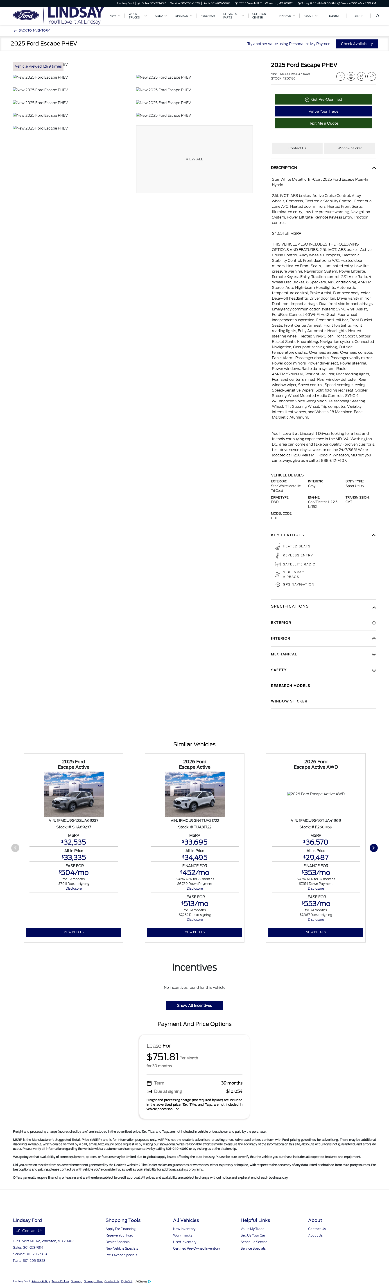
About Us (315, 1235)
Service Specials (253, 1248)
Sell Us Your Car (253, 1235)
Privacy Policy (41, 1281)
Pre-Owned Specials (121, 1255)
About (315, 1220)
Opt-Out (126, 1281)
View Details (74, 932)
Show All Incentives (194, 1005)
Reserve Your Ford (119, 1235)
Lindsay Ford (21, 1281)
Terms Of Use (60, 1281)
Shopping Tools (123, 1220)
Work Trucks (182, 1235)
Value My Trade (252, 1229)
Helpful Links (255, 1220)
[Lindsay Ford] (58, 15)
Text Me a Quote (323, 123)
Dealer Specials (117, 1242)
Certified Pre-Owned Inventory (196, 1248)
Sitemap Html (93, 1281)
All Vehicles (186, 1220)
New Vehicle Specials (122, 1248)
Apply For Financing (121, 1229)
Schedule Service (254, 1242)
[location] (236, 3)
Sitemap (76, 1281)
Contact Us (31, 1231)
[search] (377, 16)
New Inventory (184, 1229)
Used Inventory (184, 1242)
